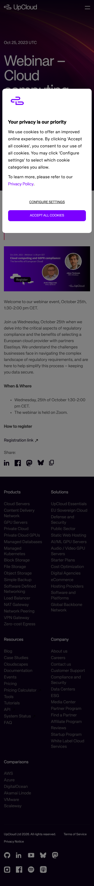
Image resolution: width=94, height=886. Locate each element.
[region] (47, 161)
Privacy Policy (21, 184)
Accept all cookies (47, 215)
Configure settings (47, 202)
